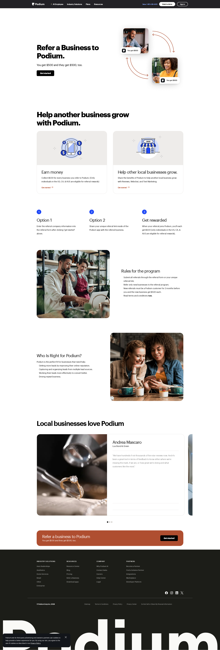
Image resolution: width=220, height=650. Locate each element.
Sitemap (87, 604)
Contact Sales (101, 570)
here (150, 295)
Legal (98, 582)
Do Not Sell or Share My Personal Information (156, 604)
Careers (99, 574)
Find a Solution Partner (135, 570)
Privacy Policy (117, 604)
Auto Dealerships (43, 566)
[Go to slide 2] (109, 522)
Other (39, 582)
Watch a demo (167, 4)
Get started (45, 73)
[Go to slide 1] (107, 522)
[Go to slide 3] (111, 522)
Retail (39, 578)
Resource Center (73, 566)
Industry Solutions (74, 4)
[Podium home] (38, 4)
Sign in (182, 4)
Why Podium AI (102, 566)
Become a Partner (133, 566)
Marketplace (131, 578)
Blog (68, 570)
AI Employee (58, 4)
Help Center (101, 578)
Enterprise (41, 585)
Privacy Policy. (36, 643)
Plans (88, 4)
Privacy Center (132, 604)
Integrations (131, 574)
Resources (98, 4)
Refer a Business (73, 578)
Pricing (69, 574)
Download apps (73, 582)
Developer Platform (133, 582)
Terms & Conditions (101, 604)
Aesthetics (41, 570)
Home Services (42, 574)
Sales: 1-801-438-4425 (149, 4)
